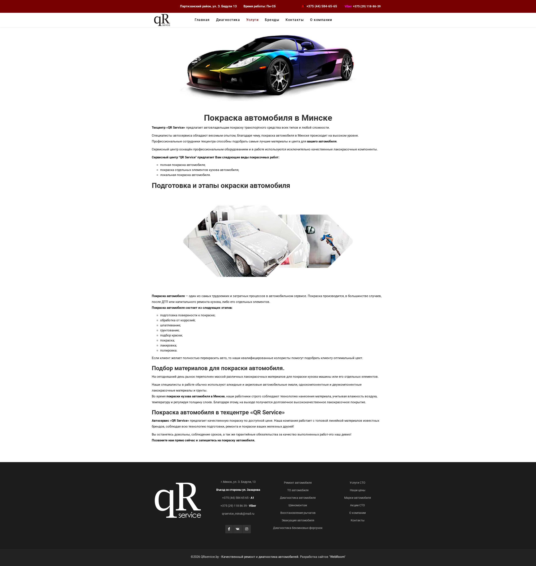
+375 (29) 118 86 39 (233, 505)
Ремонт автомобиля (298, 482)
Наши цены (357, 490)
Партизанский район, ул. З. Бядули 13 (208, 6)
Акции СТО (357, 505)
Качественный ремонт (238, 557)
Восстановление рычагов (298, 512)
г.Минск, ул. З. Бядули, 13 (238, 481)
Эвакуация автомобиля (298, 520)
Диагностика (228, 20)
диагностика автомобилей (278, 557)
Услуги (252, 20)
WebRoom (337, 557)
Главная (202, 20)
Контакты (295, 20)
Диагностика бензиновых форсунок (298, 528)
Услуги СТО (357, 482)
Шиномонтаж (298, 505)
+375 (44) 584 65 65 (235, 497)
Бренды (272, 20)
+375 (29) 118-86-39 (367, 6)
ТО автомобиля (298, 490)
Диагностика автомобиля (298, 497)
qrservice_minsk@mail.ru (238, 513)
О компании (321, 20)
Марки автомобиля (357, 497)
